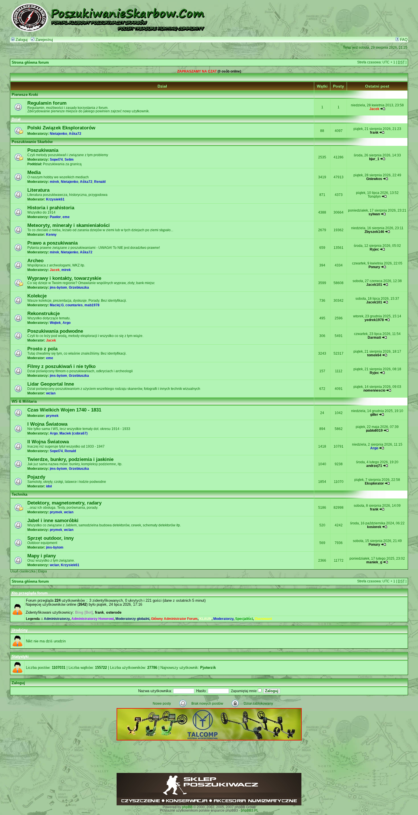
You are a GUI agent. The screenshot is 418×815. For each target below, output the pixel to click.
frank (374, 132)
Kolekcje (37, 296)
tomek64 (374, 355)
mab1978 (92, 305)
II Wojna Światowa (48, 441)
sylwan (374, 214)
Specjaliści (244, 618)
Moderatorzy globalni (132, 618)
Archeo (35, 260)
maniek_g (374, 562)
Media (34, 172)
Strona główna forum (30, 63)
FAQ (403, 40)
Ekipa (42, 571)
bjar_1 (374, 159)
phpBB (187, 807)
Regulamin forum (47, 103)
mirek (54, 181)
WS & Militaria (24, 402)
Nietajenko (58, 133)
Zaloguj (21, 40)
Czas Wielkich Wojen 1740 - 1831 (64, 410)
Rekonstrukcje (43, 313)
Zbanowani (263, 618)
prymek (52, 415)
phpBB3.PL (249, 810)
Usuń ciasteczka (23, 571)
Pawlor (55, 217)
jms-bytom (58, 287)
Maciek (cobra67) (73, 433)
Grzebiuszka (79, 287)
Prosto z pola (42, 348)
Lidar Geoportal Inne (50, 384)
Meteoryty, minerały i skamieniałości (68, 225)
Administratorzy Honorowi (92, 618)
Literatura (38, 190)
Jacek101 (374, 284)
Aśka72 (75, 133)
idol (49, 486)
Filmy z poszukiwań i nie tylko (61, 366)
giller (374, 414)
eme (66, 217)
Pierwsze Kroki (25, 95)
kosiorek (374, 527)
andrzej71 (374, 466)
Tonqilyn (374, 196)
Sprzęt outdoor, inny (50, 538)
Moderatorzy (223, 618)
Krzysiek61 (55, 199)
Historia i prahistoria (50, 207)
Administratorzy (57, 618)
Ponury (374, 267)
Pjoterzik (208, 668)
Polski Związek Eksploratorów (61, 128)
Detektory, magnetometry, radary (64, 503)
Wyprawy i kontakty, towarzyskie (64, 278)
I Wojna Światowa (47, 424)
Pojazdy (36, 477)
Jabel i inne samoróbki (52, 520)
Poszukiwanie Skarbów (32, 142)
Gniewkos (374, 179)
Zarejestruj (43, 40)
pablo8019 (374, 430)
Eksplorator (374, 483)
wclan (50, 393)
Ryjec (374, 249)
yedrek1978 (374, 320)
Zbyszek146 (374, 231)
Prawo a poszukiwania (52, 243)
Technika (19, 495)
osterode (113, 613)
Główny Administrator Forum (174, 618)
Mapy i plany (41, 555)
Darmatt (374, 337)
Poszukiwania (42, 150)
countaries (74, 305)
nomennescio (374, 390)
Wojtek (55, 322)
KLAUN (205, 618)
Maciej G (57, 305)
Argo (67, 322)
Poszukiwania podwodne (55, 331)
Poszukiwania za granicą (62, 164)
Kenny (51, 234)
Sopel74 (56, 159)
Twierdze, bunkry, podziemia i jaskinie (70, 459)
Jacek (374, 109)
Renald (99, 181)
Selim (69, 159)
